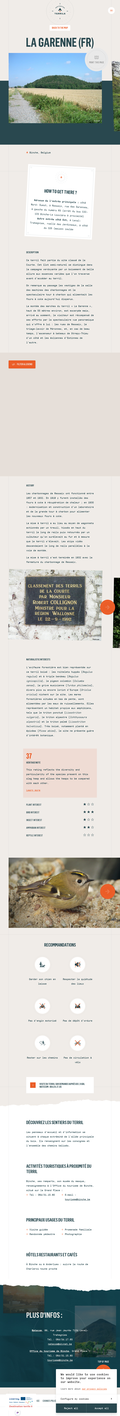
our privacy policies (94, 1388)
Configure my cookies (75, 1398)
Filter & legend (24, 364)
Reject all (71, 1408)
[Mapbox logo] (8, 473)
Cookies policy (50, 1400)
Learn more (33, 790)
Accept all (102, 1408)
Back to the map (60, 27)
